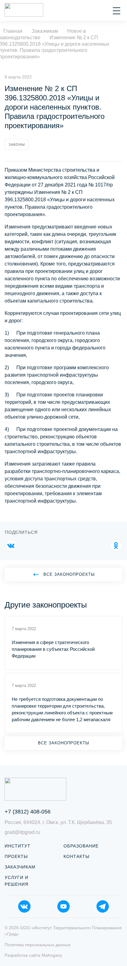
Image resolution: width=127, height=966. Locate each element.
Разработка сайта (33, 955)
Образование (81, 845)
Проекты (16, 856)
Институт (18, 845)
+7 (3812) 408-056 (28, 812)
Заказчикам (20, 866)
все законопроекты (69, 574)
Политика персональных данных (38, 944)
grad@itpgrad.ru (22, 832)
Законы (17, 144)
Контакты (76, 856)
